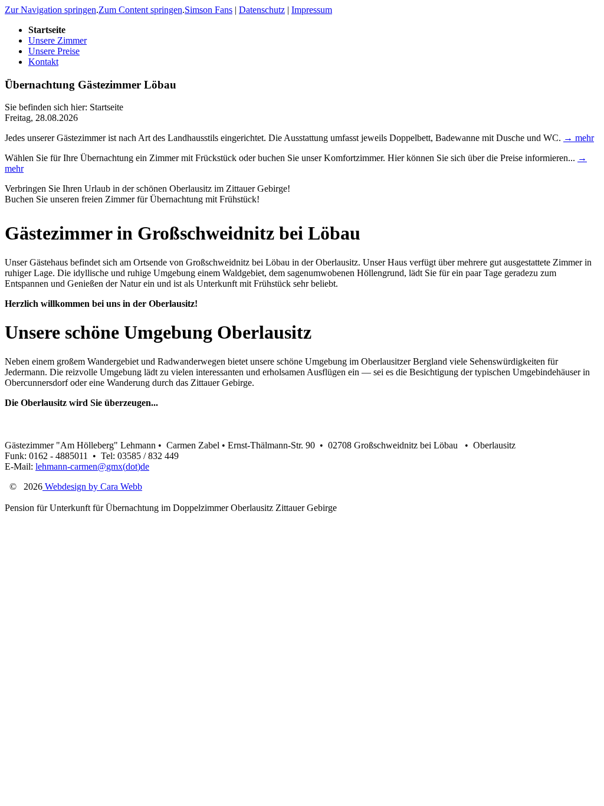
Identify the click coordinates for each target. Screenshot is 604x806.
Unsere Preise (54, 51)
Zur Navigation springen (50, 10)
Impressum (311, 10)
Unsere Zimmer (57, 40)
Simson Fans (208, 10)
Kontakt (43, 62)
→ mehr (578, 138)
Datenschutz (262, 10)
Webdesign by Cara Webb (92, 486)
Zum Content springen (140, 10)
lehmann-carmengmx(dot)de (92, 466)
